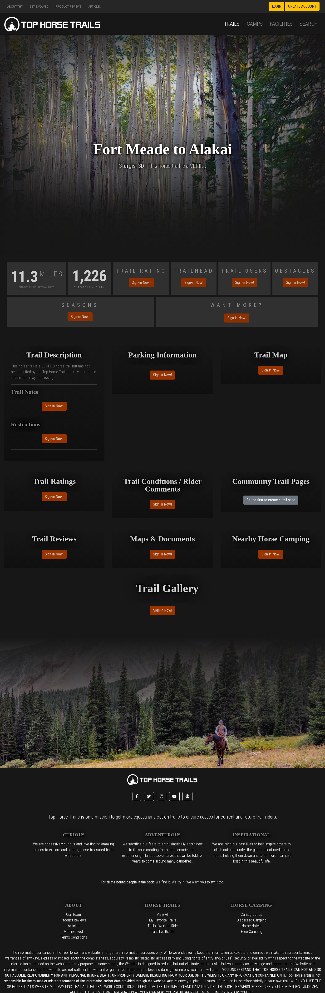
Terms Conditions (73, 937)
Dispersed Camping (251, 920)
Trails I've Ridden (162, 931)
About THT (15, 6)
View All (162, 914)
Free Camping (251, 931)
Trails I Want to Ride (163, 926)
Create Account (302, 6)
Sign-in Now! (141, 282)
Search (309, 23)
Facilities (281, 23)
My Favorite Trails (162, 920)
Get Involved (39, 6)
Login (276, 6)
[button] (137, 796)
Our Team (73, 914)
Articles (95, 6)
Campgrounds (251, 914)
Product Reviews (68, 6)
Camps (255, 23)
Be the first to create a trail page (270, 500)
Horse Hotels (251, 926)
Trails (232, 23)
